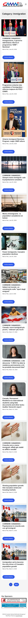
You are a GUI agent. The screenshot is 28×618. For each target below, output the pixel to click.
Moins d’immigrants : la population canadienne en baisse (12, 216)
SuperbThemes (19, 615)
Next (16, 584)
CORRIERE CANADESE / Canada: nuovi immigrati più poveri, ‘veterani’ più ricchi (13, 327)
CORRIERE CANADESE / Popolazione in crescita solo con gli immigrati (13, 526)
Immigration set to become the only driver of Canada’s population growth (13, 564)
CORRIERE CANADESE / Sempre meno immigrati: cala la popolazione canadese (13, 177)
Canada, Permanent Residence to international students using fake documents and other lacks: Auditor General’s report (13, 402)
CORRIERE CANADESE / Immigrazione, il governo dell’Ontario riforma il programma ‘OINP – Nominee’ (12, 42)
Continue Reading (8, 57)
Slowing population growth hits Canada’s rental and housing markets (13, 488)
